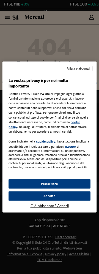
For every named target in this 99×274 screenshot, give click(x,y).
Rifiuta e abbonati (78, 68)
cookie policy (45, 141)
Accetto (49, 196)
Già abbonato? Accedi (50, 205)
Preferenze (49, 183)
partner (70, 146)
